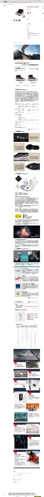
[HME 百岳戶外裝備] (6, 2)
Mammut (28, 27)
